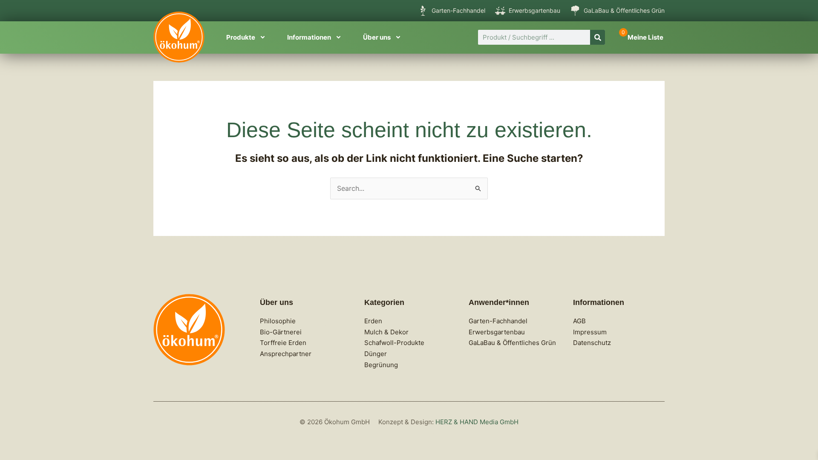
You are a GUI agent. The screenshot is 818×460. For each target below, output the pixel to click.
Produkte (240, 37)
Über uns (377, 37)
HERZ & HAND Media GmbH (476, 422)
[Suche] (597, 37)
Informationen (309, 37)
